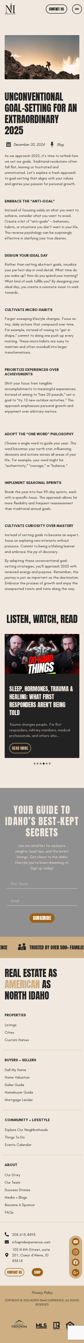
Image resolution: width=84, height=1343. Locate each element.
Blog (60, 144)
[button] (34, 764)
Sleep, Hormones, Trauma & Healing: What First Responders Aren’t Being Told (41, 639)
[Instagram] (75, 1252)
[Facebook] (75, 1262)
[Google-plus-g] (75, 1272)
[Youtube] (75, 1241)
